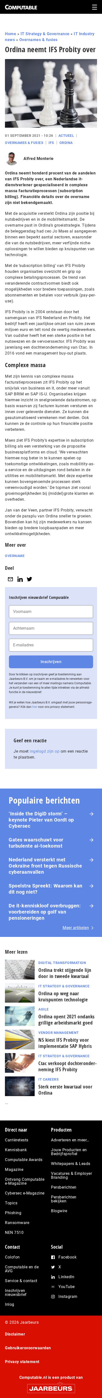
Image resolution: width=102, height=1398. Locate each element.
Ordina (66, 143)
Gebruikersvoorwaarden (28, 1348)
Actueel (66, 136)
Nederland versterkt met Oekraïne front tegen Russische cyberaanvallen (45, 866)
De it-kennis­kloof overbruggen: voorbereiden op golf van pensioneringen (45, 912)
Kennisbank (16, 1150)
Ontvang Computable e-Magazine (24, 1181)
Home (10, 33)
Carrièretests (16, 1140)
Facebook (67, 1257)
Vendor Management (58, 1033)
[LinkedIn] (20, 579)
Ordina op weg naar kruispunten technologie (63, 996)
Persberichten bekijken (63, 1199)
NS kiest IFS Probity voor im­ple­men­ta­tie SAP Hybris (65, 1043)
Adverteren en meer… (70, 1140)
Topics (11, 1203)
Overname (15, 556)
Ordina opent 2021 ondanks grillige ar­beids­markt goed (66, 1019)
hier (34, 707)
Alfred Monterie (39, 158)
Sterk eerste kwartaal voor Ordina (65, 1089)
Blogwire (59, 1211)
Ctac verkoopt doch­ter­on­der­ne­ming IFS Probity (67, 1066)
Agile (43, 1009)
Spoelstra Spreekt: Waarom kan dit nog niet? (45, 889)
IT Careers (48, 1079)
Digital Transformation (62, 963)
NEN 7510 (14, 1232)
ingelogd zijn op (44, 751)
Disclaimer (15, 1334)
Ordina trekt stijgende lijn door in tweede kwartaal (64, 973)
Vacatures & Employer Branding (71, 1175)
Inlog (9, 1304)
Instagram (67, 1296)
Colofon (12, 1257)
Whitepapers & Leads (70, 1163)
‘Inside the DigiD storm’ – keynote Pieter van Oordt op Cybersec (41, 820)
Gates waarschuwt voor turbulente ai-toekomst (36, 843)
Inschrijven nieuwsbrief (16, 1292)
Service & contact (21, 1280)
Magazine (14, 1169)
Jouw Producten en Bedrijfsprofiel (69, 1152)
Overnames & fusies (38, 39)
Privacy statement (22, 1361)
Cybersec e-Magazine (25, 1193)
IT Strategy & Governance (45, 33)
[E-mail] (10, 579)
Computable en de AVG (22, 1269)
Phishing (13, 1213)
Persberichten (63, 1187)
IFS (51, 143)
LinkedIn (66, 1276)
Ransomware (17, 1222)
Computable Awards (24, 1159)
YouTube (66, 1286)
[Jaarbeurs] (51, 1386)
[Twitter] (29, 579)
